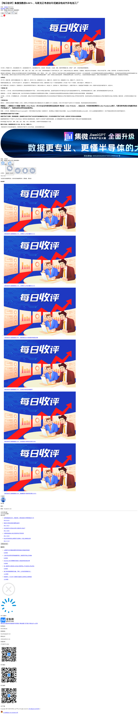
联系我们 (17, 623)
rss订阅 (36, 623)
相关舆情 (3, 8)
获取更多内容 (4, 543)
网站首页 (3, 623)
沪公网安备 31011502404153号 (10, 712)
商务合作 (31, 623)
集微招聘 (12, 623)
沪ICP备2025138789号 (34, 708)
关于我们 (27, 623)
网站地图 (22, 623)
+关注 (2, 496)
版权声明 (7, 623)
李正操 (6, 7)
